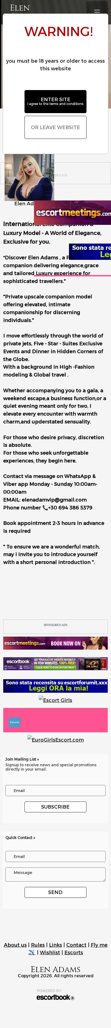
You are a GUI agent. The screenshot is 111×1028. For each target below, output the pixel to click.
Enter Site (55, 101)
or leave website (55, 127)
